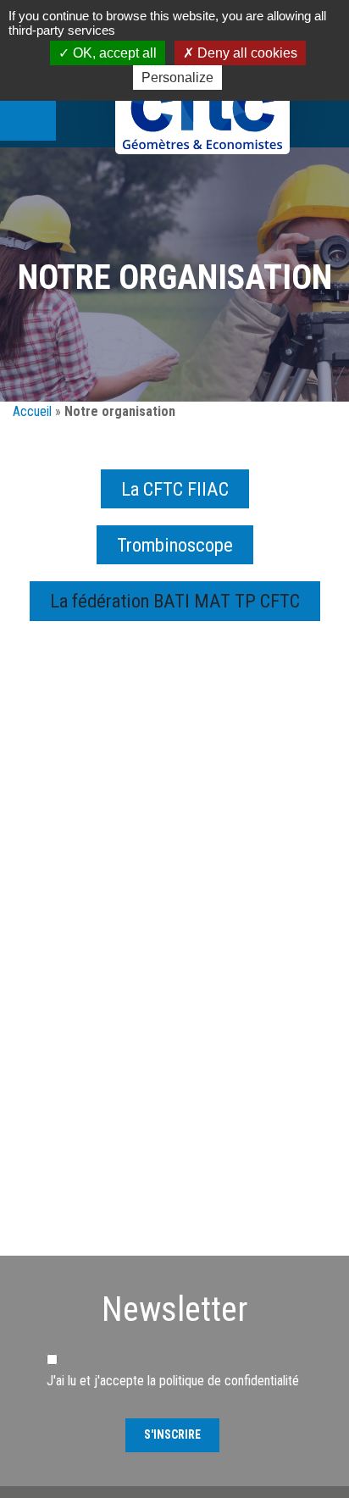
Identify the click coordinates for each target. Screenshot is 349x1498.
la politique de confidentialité (223, 1381)
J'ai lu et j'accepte (173, 1381)
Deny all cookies (245, 53)
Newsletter (174, 1309)
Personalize (177, 77)
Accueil (32, 411)
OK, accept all (113, 53)
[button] (175, 600)
